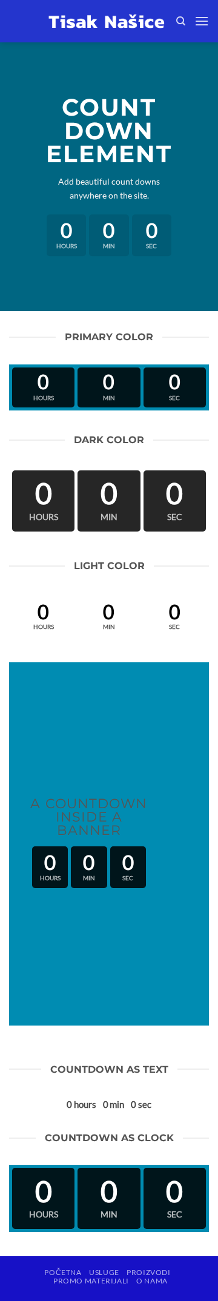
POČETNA (62, 1272)
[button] (201, 21)
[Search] (180, 21)
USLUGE (104, 1272)
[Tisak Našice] (106, 21)
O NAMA (152, 1280)
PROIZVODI (149, 1272)
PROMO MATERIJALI (91, 1280)
